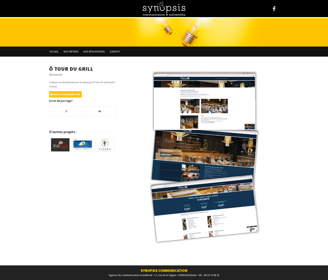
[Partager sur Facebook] (66, 111)
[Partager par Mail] (99, 111)
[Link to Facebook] (274, 8)
